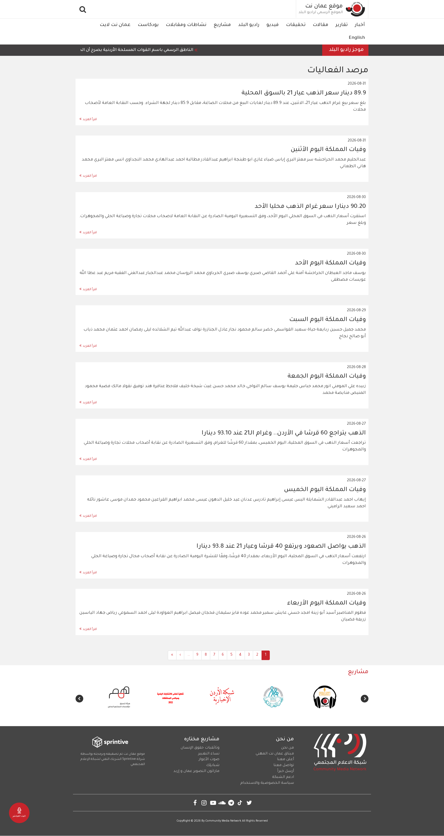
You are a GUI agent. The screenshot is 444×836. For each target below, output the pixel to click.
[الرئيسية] (355, 9)
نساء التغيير (208, 754)
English (357, 38)
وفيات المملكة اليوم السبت (327, 320)
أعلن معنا (285, 760)
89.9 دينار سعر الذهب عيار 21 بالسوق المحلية (304, 93)
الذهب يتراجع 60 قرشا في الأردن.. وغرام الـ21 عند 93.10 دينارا (284, 433)
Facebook (195, 802)
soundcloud (222, 802)
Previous (364, 698)
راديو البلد (248, 25)
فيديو (272, 25)
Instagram (204, 802)
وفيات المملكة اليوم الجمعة (327, 376)
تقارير (342, 25)
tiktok (240, 803)
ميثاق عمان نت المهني (275, 754)
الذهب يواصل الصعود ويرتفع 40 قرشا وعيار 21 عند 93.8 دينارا (281, 546)
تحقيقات (296, 25)
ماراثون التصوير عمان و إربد (196, 771)
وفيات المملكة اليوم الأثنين (328, 150)
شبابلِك (212, 765)
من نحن (287, 748)
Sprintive (129, 759)
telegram (231, 802)
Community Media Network (223, 821)
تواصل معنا (283, 765)
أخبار (360, 25)
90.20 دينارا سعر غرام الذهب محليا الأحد (310, 206)
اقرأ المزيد (90, 119)
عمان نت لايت (115, 25)
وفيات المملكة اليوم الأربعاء (326, 603)
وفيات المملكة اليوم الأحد (330, 263)
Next (79, 698)
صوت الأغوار (209, 760)
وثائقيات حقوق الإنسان (200, 748)
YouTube (213, 802)
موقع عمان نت (324, 7)
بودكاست (148, 25)
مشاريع (222, 25)
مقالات (320, 25)
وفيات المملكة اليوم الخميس (325, 490)
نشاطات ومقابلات (186, 25)
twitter (249, 802)
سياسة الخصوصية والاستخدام (267, 783)
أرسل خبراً (285, 771)
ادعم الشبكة (283, 777)
